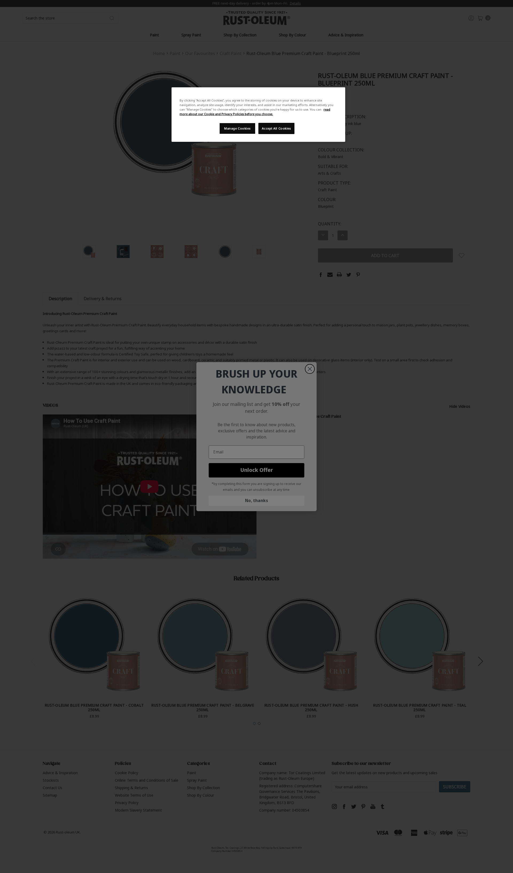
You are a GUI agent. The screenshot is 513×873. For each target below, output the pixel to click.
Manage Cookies (237, 128)
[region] (258, 114)
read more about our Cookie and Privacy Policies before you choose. (255, 111)
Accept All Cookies (276, 128)
